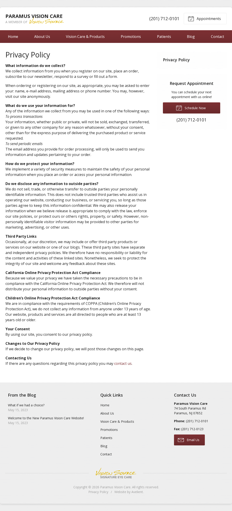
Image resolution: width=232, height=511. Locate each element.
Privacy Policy (176, 59)
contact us (123, 363)
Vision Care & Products (85, 36)
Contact (217, 36)
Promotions (131, 36)
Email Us (192, 440)
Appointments (208, 18)
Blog (191, 36)
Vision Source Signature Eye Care (116, 473)
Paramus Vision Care (115, 487)
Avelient (137, 492)
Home (13, 36)
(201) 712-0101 (164, 18)
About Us (42, 36)
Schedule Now (195, 108)
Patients (164, 36)
